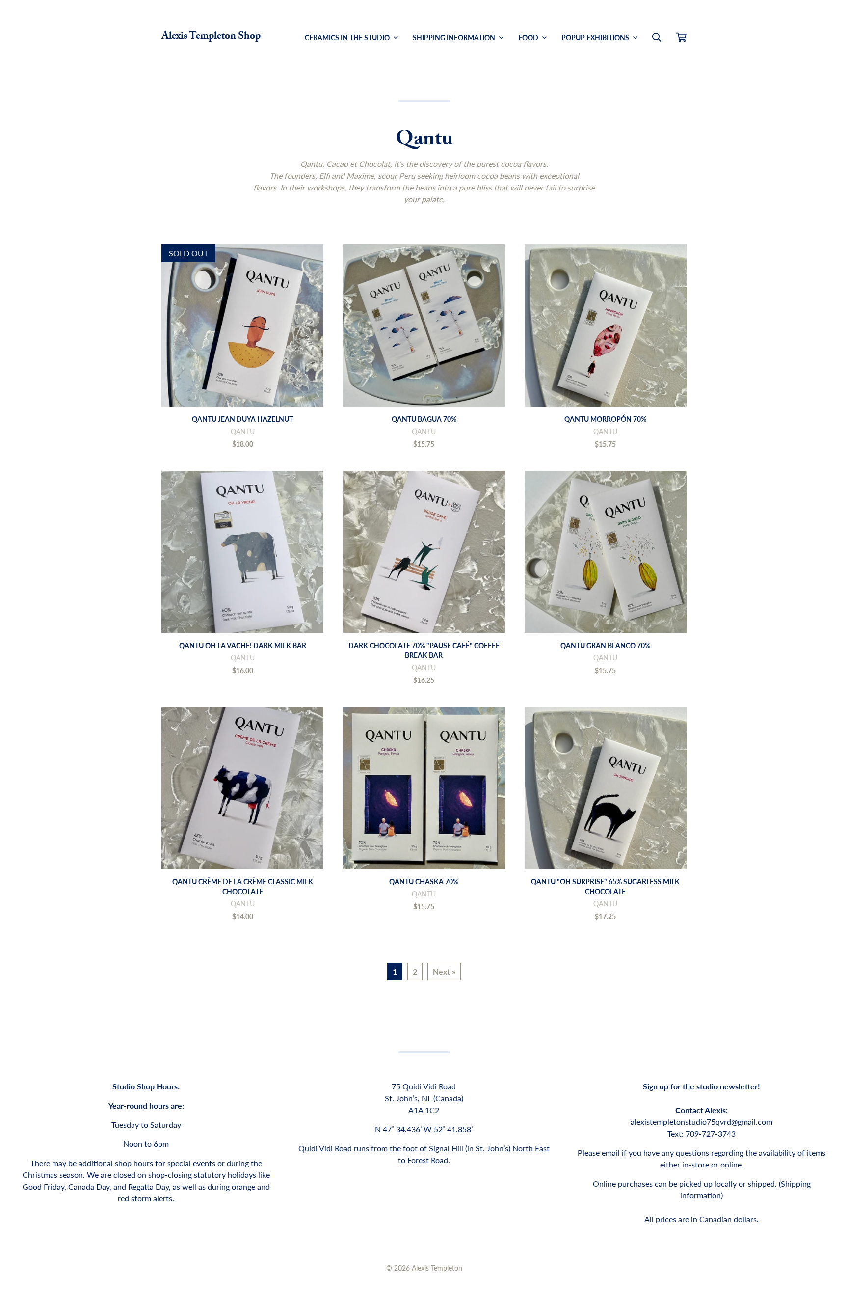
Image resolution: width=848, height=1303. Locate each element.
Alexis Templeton (437, 1268)
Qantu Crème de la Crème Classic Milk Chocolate (242, 886)
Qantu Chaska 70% (423, 881)
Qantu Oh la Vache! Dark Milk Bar (242, 645)
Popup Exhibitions (596, 37)
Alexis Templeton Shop (211, 37)
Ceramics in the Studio (348, 37)
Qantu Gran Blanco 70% (605, 645)
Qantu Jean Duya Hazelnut (242, 419)
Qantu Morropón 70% (605, 419)
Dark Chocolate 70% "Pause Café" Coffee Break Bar (424, 650)
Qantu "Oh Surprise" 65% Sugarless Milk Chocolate (605, 886)
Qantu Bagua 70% (424, 419)
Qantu (243, 431)
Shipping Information (455, 37)
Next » (444, 971)
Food (529, 37)
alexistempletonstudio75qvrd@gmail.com (701, 1121)
